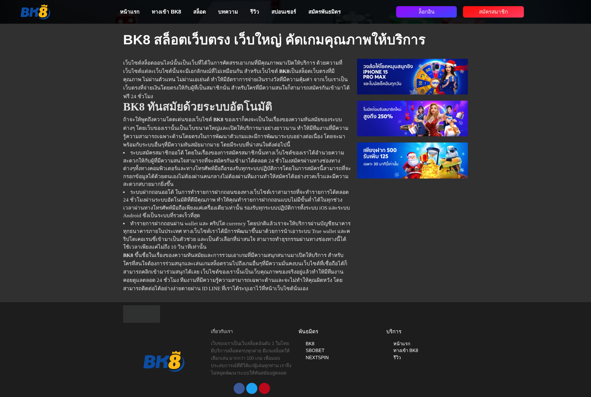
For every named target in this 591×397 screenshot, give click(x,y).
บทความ (228, 12)
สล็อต (199, 12)
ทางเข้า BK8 (166, 12)
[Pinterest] (264, 388)
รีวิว (254, 12)
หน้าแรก (129, 12)
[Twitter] (251, 388)
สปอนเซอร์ (283, 12)
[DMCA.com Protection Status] (141, 313)
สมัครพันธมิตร (324, 12)
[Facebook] (239, 388)
